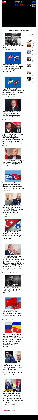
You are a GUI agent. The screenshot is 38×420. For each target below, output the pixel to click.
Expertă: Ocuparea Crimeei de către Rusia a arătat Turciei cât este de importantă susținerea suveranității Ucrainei (13, 91)
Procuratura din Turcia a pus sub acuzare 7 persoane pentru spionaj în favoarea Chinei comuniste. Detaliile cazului (12, 313)
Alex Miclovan (5, 96)
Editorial (30, 8)
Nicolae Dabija (5, 49)
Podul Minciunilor (20, 8)
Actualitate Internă (6, 8)
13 (17, 410)
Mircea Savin (5, 376)
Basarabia (11, 8)
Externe (15, 8)
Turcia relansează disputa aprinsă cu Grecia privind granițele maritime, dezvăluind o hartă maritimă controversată (13, 185)
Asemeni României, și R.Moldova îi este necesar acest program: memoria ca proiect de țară (12, 289)
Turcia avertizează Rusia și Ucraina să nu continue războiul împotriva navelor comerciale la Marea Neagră (12, 114)
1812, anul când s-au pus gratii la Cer (13, 46)
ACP (4, 119)
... (15, 410)
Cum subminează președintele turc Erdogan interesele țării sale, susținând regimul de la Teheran (13, 162)
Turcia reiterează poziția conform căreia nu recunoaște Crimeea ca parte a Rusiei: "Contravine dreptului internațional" (12, 68)
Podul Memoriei (26, 8)
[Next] (21, 410)
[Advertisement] (19, 19)
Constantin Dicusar (6, 272)
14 (19, 410)
